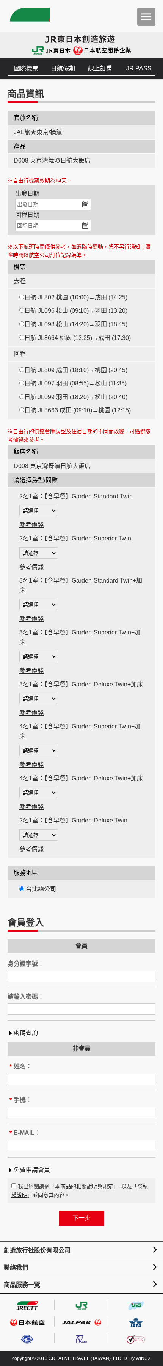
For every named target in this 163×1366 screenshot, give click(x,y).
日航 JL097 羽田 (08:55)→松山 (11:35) (75, 383)
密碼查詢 (26, 1033)
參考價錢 (31, 525)
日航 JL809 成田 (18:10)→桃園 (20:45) (75, 370)
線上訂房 (100, 68)
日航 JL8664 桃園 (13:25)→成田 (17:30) (77, 338)
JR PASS (139, 68)
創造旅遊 (29, 16)
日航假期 (63, 68)
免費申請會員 (32, 1170)
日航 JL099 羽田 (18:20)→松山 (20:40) (75, 397)
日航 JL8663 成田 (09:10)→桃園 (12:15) (77, 410)
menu (146, 17)
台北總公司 (40, 889)
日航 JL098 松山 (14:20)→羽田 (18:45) (75, 324)
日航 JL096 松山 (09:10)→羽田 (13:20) (75, 310)
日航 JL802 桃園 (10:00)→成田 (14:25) (75, 297)
